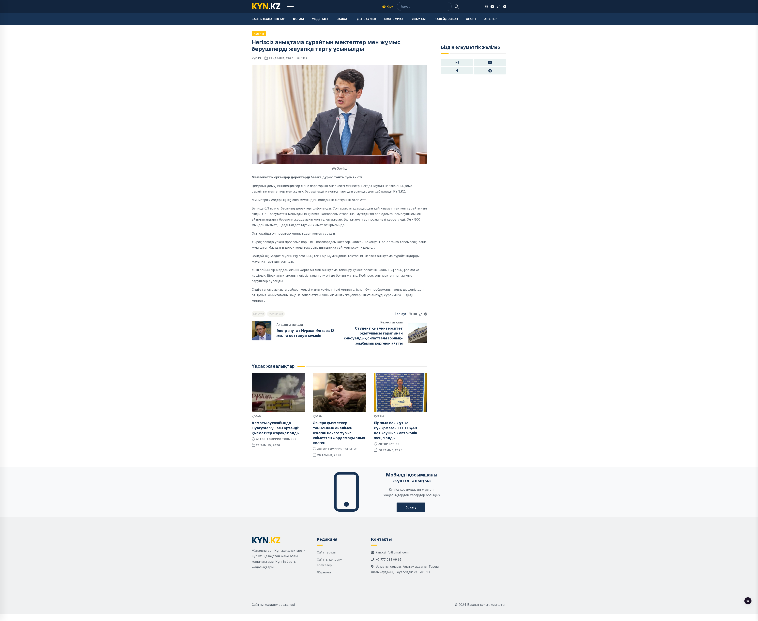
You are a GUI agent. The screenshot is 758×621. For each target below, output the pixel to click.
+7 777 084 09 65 (388, 559)
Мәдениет (320, 19)
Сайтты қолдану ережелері (273, 605)
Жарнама (324, 572)
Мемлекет (276, 314)
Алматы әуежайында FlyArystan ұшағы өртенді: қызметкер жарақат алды (275, 428)
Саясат (343, 19)
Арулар (490, 19)
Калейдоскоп (446, 19)
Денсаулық (366, 19)
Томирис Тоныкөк (281, 439)
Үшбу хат (419, 19)
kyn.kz (394, 443)
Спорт (471, 19)
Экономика (393, 19)
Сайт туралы (326, 552)
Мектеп (258, 314)
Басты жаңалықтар (268, 19)
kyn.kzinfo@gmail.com (392, 552)
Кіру (389, 6)
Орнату (410, 507)
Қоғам (298, 19)
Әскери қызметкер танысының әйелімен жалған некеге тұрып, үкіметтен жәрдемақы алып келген (339, 433)
